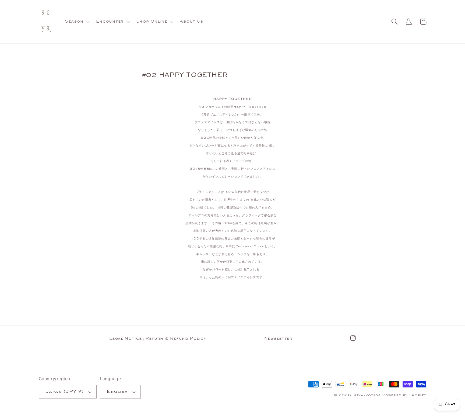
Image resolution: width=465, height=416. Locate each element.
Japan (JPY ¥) (64, 392)
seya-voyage (367, 395)
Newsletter (278, 339)
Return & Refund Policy (176, 339)
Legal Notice (125, 339)
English (117, 392)
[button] (76, 21)
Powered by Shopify (404, 395)
